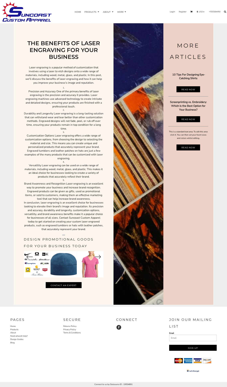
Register (182, 11)
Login (172, 11)
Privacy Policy (69, 329)
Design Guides (16, 339)
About (13, 332)
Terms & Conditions (72, 332)
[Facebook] (118, 327)
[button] (92, 12)
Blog (12, 342)
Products (14, 329)
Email (171, 333)
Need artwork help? (19, 336)
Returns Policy (69, 326)
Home (13, 326)
